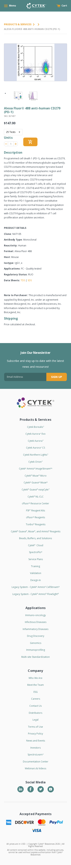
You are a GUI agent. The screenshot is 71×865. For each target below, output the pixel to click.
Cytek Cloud (35, 545)
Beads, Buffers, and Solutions (35, 538)
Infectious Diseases (35, 622)
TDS (23, 280)
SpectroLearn (36, 754)
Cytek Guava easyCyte (36, 489)
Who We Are (35, 678)
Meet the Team (35, 685)
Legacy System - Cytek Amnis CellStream (36, 587)
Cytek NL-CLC (36, 496)
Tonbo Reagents (35, 524)
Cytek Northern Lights (35, 454)
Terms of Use (35, 726)
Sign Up (56, 377)
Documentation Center (35, 761)
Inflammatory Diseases (35, 629)
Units (8, 137)
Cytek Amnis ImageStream (35, 468)
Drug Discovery (35, 636)
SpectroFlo (35, 552)
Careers (35, 698)
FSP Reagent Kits (35, 510)
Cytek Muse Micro (36, 475)
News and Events (35, 740)
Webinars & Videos (35, 768)
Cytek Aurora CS (35, 447)
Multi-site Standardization (35, 657)
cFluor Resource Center (35, 503)
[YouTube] (51, 789)
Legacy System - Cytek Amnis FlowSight (35, 594)
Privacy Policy (35, 733)
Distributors (35, 713)
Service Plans (35, 559)
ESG (36, 692)
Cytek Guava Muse (36, 482)
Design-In (35, 580)
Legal (35, 719)
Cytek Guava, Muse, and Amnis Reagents (35, 531)
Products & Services (17, 24)
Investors (35, 747)
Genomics (35, 643)
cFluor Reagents (35, 517)
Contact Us (35, 705)
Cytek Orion (35, 461)
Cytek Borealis (35, 427)
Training (35, 566)
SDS (30, 280)
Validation (35, 573)
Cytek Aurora (35, 440)
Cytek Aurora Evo (35, 433)
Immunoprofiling (35, 649)
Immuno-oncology (35, 615)
